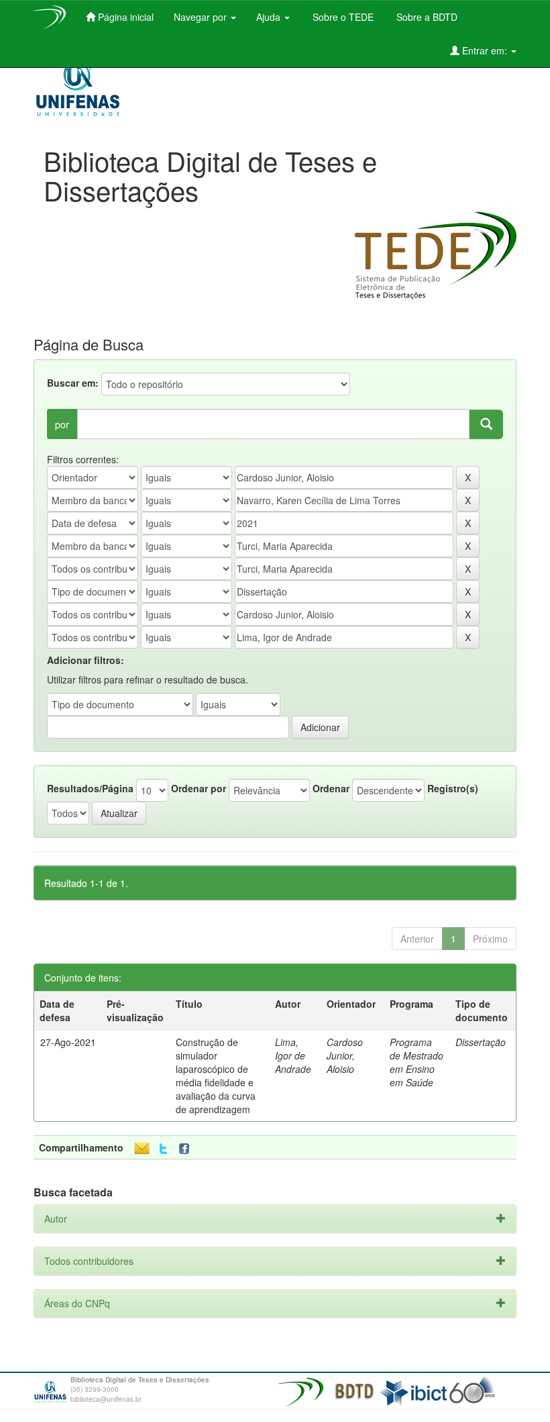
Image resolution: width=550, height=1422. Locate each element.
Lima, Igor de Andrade (293, 1055)
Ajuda (269, 16)
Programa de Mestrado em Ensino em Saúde (416, 1062)
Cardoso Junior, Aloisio (345, 1055)
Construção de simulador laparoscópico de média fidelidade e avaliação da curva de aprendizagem (216, 1075)
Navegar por (201, 16)
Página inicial (124, 16)
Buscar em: (73, 382)
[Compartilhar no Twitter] (163, 1149)
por (62, 424)
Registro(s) (452, 788)
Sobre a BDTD (425, 16)
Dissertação (480, 1042)
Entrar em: (484, 50)
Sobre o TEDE (342, 16)
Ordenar (331, 788)
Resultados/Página (90, 788)
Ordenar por (198, 788)
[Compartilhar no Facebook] (187, 1149)
